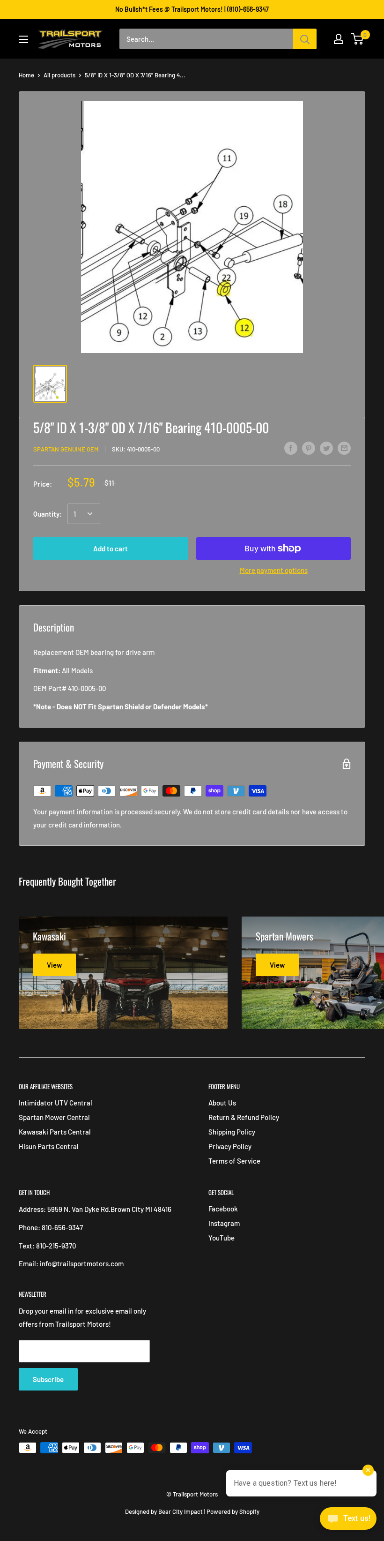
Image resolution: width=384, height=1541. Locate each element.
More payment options (274, 570)
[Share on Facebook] (290, 448)
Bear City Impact (180, 1511)
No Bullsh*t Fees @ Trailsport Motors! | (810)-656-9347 (192, 9)
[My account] (338, 39)
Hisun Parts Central (49, 1146)
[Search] (305, 39)
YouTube (221, 1237)
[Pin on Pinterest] (308, 448)
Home (26, 75)
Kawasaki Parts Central (55, 1132)
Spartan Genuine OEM (65, 449)
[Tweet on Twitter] (326, 448)
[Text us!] (348, 1521)
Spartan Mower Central (54, 1117)
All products (59, 75)
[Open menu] (23, 39)
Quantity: (47, 514)
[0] (357, 39)
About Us (222, 1102)
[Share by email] (344, 448)
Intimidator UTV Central (55, 1102)
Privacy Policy (229, 1146)
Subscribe (48, 1379)
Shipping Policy (231, 1132)
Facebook (223, 1208)
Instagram (224, 1223)
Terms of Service (234, 1161)
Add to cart (110, 548)
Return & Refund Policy (243, 1117)
